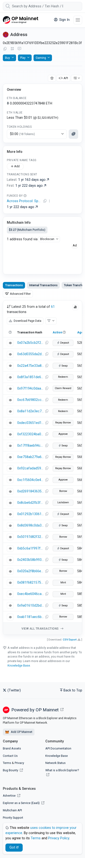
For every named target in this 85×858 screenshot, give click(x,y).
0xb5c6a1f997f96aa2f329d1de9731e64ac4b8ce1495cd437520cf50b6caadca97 (30, 548)
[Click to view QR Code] (12, 49)
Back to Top (73, 690)
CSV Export (70, 639)
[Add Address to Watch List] (52, 78)
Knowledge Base (19, 665)
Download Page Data (27, 320)
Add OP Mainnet (21, 732)
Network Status (55, 763)
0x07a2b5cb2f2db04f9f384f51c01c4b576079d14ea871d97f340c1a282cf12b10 (30, 343)
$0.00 (22, 134)
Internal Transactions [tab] (43, 285)
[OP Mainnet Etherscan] (20, 20)
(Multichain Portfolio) (27, 230)
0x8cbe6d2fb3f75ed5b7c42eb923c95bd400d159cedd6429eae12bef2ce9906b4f (30, 503)
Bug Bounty (10, 770)
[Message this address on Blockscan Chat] (19, 49)
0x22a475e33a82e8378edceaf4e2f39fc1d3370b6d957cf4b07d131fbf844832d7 (30, 366)
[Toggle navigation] (77, 20)
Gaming (41, 57)
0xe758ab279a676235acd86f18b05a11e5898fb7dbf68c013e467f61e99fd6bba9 (30, 457)
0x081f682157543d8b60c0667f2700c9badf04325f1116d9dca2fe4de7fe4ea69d (30, 583)
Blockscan (47, 239)
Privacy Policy (58, 838)
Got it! (14, 847)
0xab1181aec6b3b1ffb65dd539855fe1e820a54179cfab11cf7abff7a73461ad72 (30, 617)
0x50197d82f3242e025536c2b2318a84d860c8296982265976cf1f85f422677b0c (30, 537)
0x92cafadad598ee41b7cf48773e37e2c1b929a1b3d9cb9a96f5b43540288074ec (30, 468)
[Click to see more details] (73, 134)
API (66, 78)
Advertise (9, 795)
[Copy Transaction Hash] (47, 342)
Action (57, 332)
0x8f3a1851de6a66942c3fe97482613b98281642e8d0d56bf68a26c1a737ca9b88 (30, 377)
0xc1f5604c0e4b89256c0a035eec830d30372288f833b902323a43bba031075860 (30, 480)
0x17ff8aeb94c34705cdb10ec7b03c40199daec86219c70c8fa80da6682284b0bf (30, 446)
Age (80, 332)
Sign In (64, 20)
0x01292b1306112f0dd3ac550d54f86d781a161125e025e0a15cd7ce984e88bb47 (30, 514)
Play (23, 57)
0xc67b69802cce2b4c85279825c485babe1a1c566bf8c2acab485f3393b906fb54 (30, 400)
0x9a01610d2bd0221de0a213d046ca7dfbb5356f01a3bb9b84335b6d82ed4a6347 (30, 606)
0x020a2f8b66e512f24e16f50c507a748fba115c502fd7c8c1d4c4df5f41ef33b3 (30, 571)
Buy (7, 57)
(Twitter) (14, 690)
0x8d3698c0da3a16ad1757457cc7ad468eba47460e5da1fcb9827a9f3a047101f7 (30, 525)
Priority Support (13, 817)
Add (16, 166)
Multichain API (12, 810)
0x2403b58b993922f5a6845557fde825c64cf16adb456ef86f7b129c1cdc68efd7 (30, 560)
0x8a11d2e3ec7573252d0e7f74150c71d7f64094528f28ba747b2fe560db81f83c (30, 411)
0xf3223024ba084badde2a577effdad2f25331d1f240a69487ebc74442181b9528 (30, 434)
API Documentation (58, 748)
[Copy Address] (5, 49)
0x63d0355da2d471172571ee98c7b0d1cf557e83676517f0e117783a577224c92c (30, 354)
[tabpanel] (42, 467)
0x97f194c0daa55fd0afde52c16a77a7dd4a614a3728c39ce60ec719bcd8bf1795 (30, 388)
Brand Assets (12, 748)
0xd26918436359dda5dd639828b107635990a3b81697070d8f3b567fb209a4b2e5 (30, 491)
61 (53, 307)
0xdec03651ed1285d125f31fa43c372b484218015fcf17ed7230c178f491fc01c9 (30, 423)
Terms (7, 763)
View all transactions (40, 628)
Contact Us (10, 756)
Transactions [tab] (14, 285)
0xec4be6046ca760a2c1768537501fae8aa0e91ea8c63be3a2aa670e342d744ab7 (30, 594)
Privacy (19, 763)
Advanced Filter (20, 293)
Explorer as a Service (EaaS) (21, 803)
